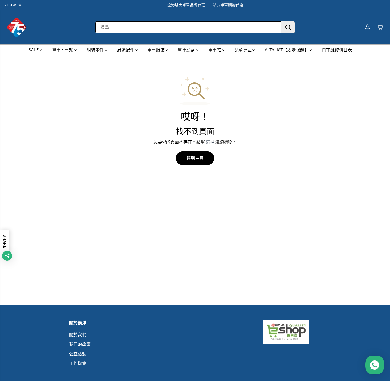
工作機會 (77, 363)
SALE (34, 49)
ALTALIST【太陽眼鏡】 (287, 49)
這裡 (210, 141)
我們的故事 (80, 344)
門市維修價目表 (337, 49)
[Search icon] (288, 27)
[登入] (367, 27)
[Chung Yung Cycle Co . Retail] (17, 27)
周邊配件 (126, 49)
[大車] (379, 27)
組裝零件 (96, 49)
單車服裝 (156, 49)
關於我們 (77, 334)
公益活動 (77, 353)
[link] (292, 332)
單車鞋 (215, 49)
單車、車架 (63, 49)
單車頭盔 (187, 49)
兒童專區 (243, 49)
